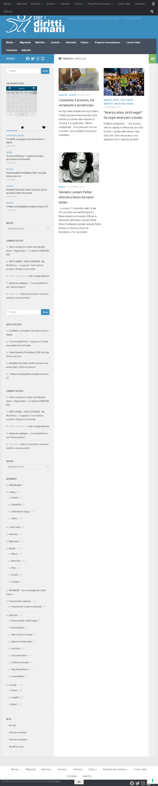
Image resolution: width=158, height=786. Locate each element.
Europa (14, 574)
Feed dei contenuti (17, 732)
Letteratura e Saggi (20, 511)
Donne (14, 690)
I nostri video (124, 3)
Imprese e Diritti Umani (21, 641)
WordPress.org (16, 746)
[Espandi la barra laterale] (152, 58)
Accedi (12, 725)
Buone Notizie (17, 627)
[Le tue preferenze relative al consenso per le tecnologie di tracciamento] (153, 781)
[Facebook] (28, 58)
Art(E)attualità (15, 485)
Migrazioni (22, 3)
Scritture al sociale (15, 136)
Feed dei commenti (18, 739)
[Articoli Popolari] (22, 127)
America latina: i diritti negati (118, 100)
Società (50, 3)
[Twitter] (33, 58)
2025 (32, 115)
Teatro (14, 518)
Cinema (14, 497)
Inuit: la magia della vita (39, 276)
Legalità (63, 95)
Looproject (55, 781)
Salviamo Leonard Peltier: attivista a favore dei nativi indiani (76, 197)
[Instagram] (38, 58)
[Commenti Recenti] (33, 127)
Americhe (108, 104)
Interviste (65, 3)
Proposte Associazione (99, 3)
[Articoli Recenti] (11, 127)
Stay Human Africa (19, 669)
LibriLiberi (16, 648)
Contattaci (140, 3)
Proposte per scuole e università (26, 606)
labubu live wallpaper (18, 283)
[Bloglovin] (47, 58)
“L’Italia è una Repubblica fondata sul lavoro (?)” (27, 206)
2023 (10, 115)
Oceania (15, 581)
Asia (13, 567)
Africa (14, 554)
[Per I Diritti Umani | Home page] (35, 23)
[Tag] (44, 127)
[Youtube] (42, 58)
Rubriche (35, 3)
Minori (14, 704)
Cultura (77, 3)
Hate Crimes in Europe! (21, 634)
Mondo (7, 3)
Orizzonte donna (18, 655)
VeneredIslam (17, 676)
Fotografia (16, 504)
